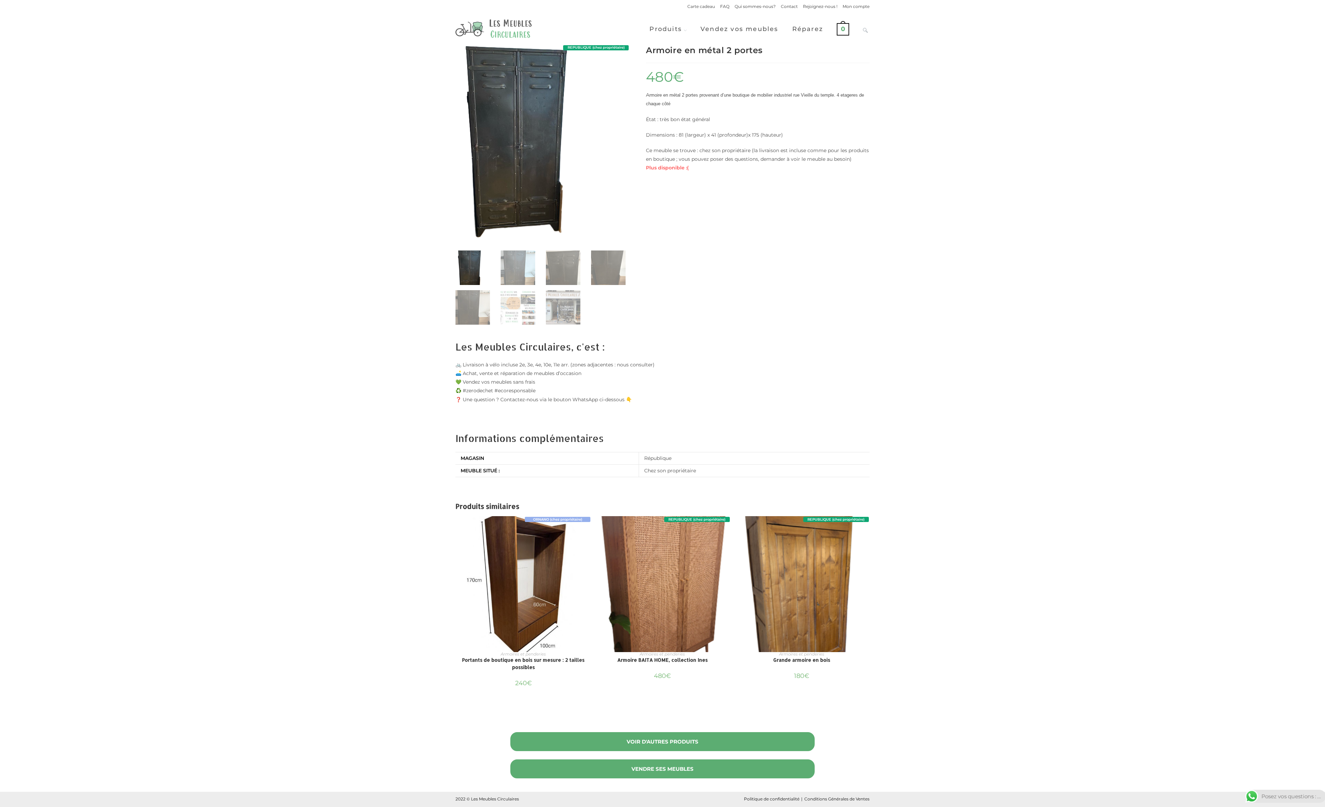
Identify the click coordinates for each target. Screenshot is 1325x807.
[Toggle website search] (865, 29)
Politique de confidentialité (771, 798)
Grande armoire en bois (801, 660)
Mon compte (856, 6)
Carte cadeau (701, 6)
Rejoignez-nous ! (820, 6)
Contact (789, 6)
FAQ (724, 6)
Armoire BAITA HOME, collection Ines (662, 660)
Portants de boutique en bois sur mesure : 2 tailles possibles (523, 663)
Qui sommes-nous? (755, 6)
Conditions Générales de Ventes (837, 798)
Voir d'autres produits (662, 741)
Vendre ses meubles (662, 769)
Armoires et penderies (523, 654)
